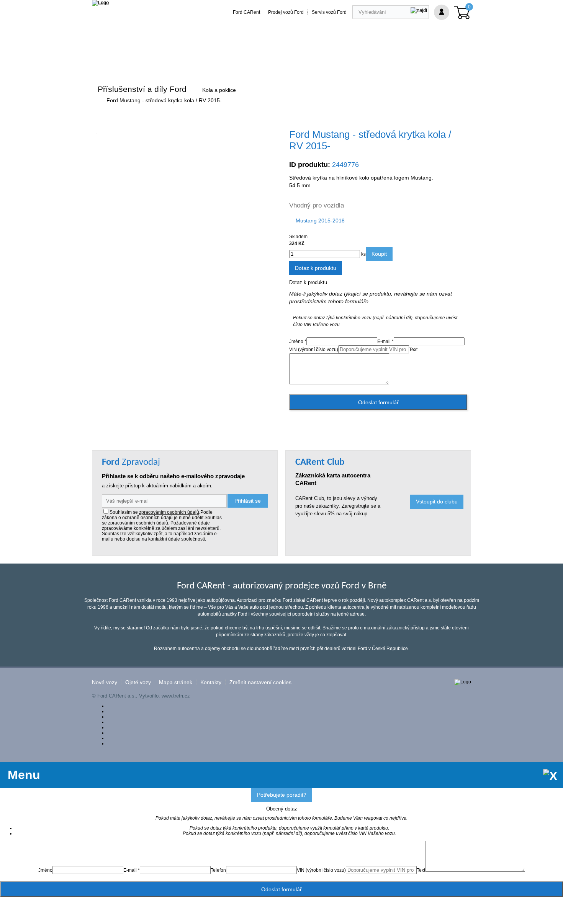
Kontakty (210, 682)
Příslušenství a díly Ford (142, 89)
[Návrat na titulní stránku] (100, 2)
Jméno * (297, 341)
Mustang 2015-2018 (320, 220)
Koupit (379, 254)
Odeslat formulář (378, 402)
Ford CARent (246, 12)
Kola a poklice (219, 90)
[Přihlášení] (441, 12)
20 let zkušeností (242, 58)
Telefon (218, 870)
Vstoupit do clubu (437, 501)
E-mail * (385, 341)
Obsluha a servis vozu (301, 58)
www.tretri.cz (176, 696)
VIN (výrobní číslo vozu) (313, 349)
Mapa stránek (175, 682)
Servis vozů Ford (329, 12)
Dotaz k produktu (315, 268)
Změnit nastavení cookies (260, 682)
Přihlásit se (247, 501)
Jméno (45, 870)
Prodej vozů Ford (286, 12)
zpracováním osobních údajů (169, 512)
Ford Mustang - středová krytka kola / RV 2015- (164, 100)
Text (413, 349)
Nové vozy (104, 682)
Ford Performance (189, 58)
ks (363, 254)
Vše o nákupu (356, 58)
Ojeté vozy (138, 682)
